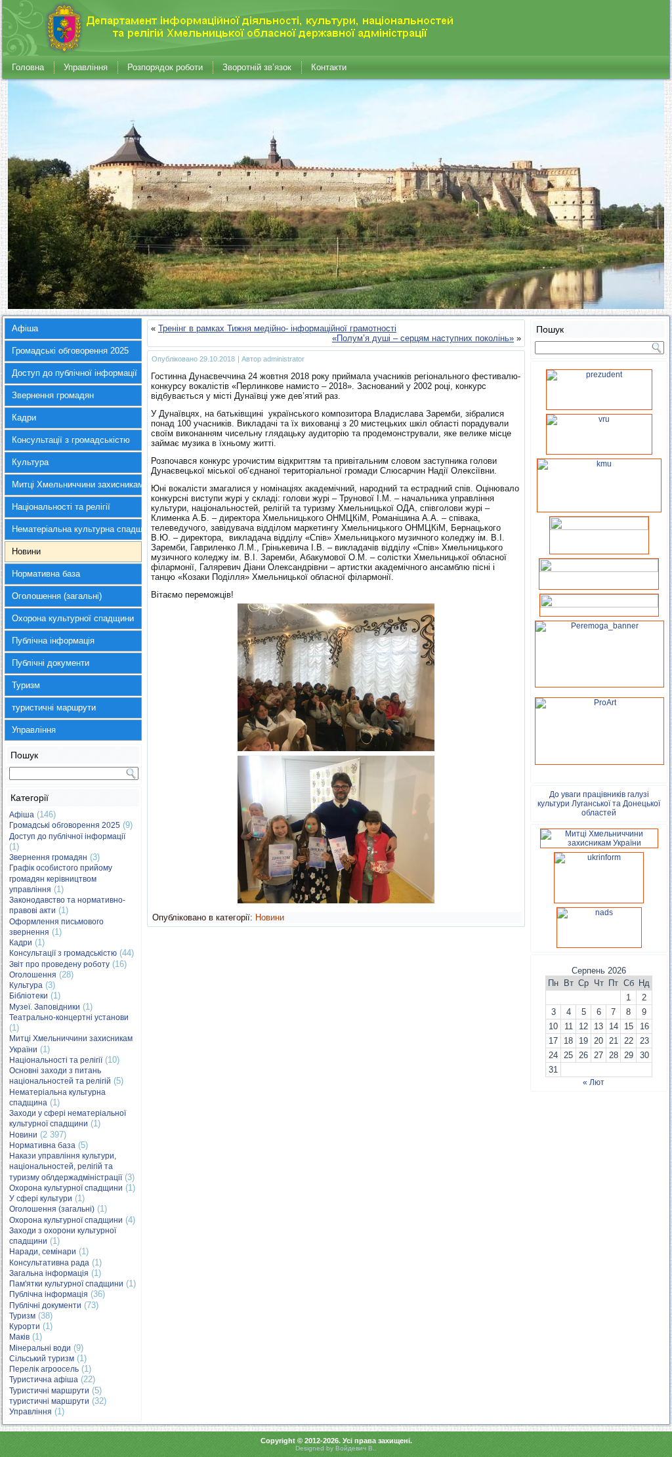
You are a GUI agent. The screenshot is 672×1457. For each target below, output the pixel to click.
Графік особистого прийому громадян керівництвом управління (60, 878)
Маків (19, 1337)
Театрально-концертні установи (69, 1017)
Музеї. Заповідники (44, 1007)
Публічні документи (50, 663)
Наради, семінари (42, 1251)
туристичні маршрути (54, 707)
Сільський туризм (41, 1358)
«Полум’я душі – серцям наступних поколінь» (423, 338)
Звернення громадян (53, 395)
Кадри (24, 417)
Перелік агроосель (44, 1369)
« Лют (593, 1082)
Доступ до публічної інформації (74, 373)
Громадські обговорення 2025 (70, 351)
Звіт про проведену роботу (59, 964)
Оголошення (32, 974)
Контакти (328, 67)
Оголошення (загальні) (57, 596)
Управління (86, 67)
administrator (283, 359)
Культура (30, 462)
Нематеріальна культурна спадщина (77, 529)
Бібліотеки (28, 995)
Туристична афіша (43, 1379)
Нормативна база (46, 574)
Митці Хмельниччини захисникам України (77, 484)
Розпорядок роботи (165, 67)
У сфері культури (40, 1198)
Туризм (26, 685)
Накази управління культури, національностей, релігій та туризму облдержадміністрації (65, 1166)
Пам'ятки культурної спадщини (66, 1283)
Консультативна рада (49, 1262)
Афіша (25, 328)
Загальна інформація (49, 1273)
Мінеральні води (40, 1348)
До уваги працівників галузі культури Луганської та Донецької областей (598, 803)
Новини (26, 551)
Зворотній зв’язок (256, 67)
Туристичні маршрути (49, 1390)
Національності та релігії (61, 507)
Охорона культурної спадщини (73, 618)
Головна (28, 67)
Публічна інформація (53, 641)
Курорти (24, 1326)
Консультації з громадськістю (71, 440)
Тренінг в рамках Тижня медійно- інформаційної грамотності (277, 328)
